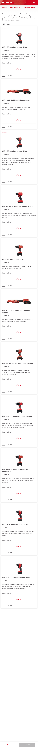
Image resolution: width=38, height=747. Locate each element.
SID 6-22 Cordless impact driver (14, 151)
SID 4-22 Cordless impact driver (14, 47)
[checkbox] (19, 75)
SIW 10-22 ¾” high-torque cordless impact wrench (16, 470)
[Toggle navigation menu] (3, 3)
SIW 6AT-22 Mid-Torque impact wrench (17, 363)
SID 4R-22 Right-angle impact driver (16, 100)
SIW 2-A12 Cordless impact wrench (16, 577)
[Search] (34, 3)
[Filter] (7, 745)
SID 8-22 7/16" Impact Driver (13, 259)
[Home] (9, 3)
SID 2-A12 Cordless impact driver (15, 524)
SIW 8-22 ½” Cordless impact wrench (17, 416)
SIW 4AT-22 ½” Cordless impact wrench (17, 206)
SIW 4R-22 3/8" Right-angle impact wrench (16, 311)
